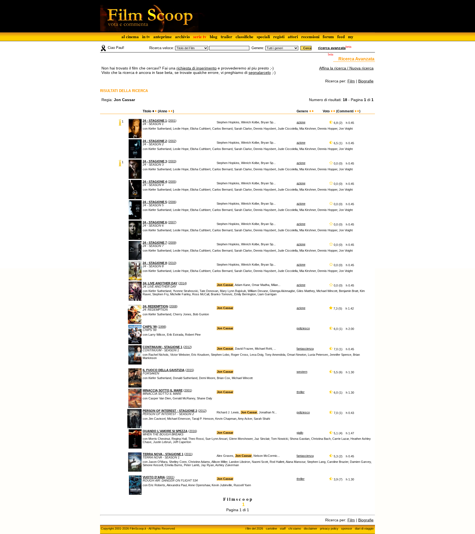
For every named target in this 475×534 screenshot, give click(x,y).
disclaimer (310, 528)
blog (213, 37)
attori (293, 37)
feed (341, 37)
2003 (172, 161)
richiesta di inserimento (196, 68)
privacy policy (329, 528)
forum (328, 37)
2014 (182, 283)
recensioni (310, 37)
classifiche (244, 37)
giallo (300, 432)
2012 (187, 347)
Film (351, 81)
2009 (172, 242)
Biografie (366, 81)
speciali (263, 37)
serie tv (199, 37)
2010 (172, 263)
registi (279, 37)
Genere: (258, 48)
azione (301, 122)
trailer (226, 37)
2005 (172, 181)
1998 (162, 326)
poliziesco (303, 328)
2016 (192, 431)
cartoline (271, 528)
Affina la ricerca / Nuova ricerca (346, 68)
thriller (301, 392)
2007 (172, 222)
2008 (173, 306)
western (302, 371)
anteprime (162, 37)
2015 (189, 370)
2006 (172, 202)
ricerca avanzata (332, 48)
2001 (172, 120)
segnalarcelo (259, 72)
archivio (182, 37)
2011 (188, 454)
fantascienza (305, 348)
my (351, 37)
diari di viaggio (364, 528)
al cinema (130, 37)
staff (283, 528)
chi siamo (294, 528)
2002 (172, 141)
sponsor (346, 528)
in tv (146, 37)
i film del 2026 (254, 528)
